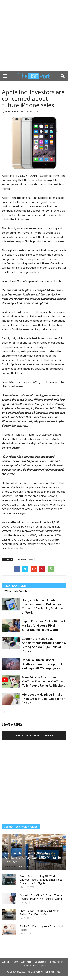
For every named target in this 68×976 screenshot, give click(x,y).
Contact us (40, 961)
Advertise (26, 961)
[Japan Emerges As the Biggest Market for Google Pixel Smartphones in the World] (11, 625)
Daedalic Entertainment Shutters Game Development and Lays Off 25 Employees (42, 664)
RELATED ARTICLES (15, 585)
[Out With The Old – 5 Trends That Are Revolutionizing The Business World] (9, 898)
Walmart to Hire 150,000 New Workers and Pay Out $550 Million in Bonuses (32, 857)
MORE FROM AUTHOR (16, 590)
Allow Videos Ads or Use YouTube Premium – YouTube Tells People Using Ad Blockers (43, 681)
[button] (63, 76)
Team (15, 961)
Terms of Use (29, 965)
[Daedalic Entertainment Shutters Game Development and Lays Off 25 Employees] (11, 664)
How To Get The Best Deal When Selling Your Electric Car (39, 912)
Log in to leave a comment (34, 735)
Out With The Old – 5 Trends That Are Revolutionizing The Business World (42, 896)
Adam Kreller (12, 111)
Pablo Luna (10, 866)
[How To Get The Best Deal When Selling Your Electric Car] (9, 914)
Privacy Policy (56, 961)
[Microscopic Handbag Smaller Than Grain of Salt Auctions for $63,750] (11, 699)
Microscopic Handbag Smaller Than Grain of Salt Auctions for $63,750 (43, 699)
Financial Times (24, 559)
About (5, 961)
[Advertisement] (34, 35)
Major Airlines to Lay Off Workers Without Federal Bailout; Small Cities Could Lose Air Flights (41, 879)
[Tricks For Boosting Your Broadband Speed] (9, 929)
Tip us (43, 965)
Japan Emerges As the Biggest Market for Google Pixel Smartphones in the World (43, 625)
